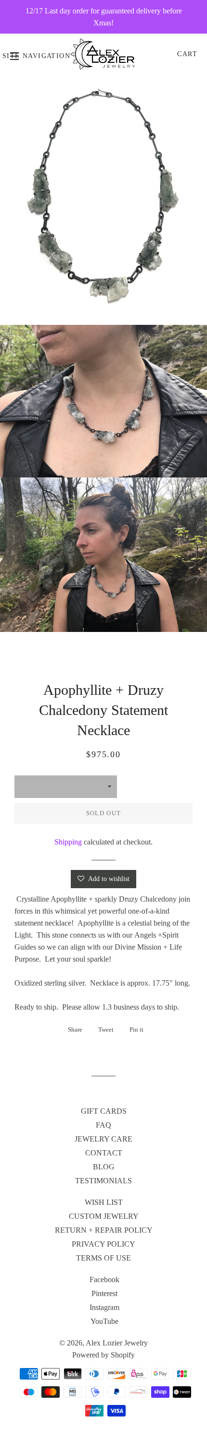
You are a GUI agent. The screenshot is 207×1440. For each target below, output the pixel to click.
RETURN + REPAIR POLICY (104, 1230)
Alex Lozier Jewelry (117, 1343)
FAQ (103, 1125)
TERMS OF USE (103, 1258)
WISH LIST (104, 1202)
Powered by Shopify (103, 1355)
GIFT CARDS (104, 1111)
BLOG (104, 1167)
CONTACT (103, 1153)
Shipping (68, 842)
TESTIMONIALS (103, 1181)
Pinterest (104, 1293)
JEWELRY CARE (103, 1139)
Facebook (104, 1279)
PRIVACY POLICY (103, 1244)
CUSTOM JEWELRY (104, 1216)
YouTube (104, 1321)
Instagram (104, 1307)
